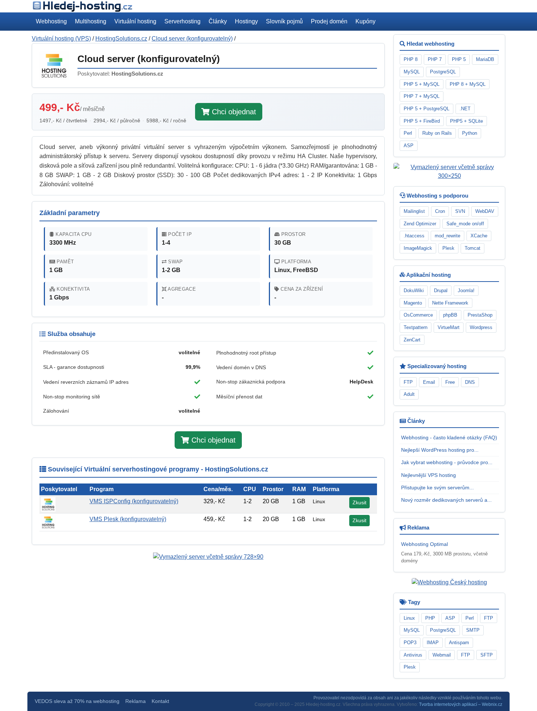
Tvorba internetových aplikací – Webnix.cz (460, 704)
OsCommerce (418, 315)
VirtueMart (449, 327)
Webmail (442, 655)
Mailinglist (414, 211)
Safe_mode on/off (465, 223)
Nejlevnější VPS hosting (428, 475)
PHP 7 (435, 59)
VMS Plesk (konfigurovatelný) (128, 519)
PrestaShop (480, 315)
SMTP (473, 630)
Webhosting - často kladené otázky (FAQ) (449, 437)
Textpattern (415, 327)
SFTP (486, 655)
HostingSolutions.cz (121, 38)
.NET (465, 108)
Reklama (135, 701)
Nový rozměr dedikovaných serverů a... (446, 500)
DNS (470, 382)
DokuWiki (414, 290)
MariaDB (485, 59)
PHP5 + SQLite (466, 121)
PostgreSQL (443, 71)
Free (450, 382)
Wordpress (481, 327)
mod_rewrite (447, 235)
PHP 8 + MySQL (467, 84)
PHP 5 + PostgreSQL (426, 108)
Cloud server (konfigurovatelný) (192, 38)
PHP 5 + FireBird (422, 121)
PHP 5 (459, 59)
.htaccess (414, 235)
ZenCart (412, 340)
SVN (460, 211)
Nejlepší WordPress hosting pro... (440, 450)
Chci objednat (233, 112)
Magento (413, 303)
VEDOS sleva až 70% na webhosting (77, 701)
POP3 (410, 642)
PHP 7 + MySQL (421, 96)
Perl (408, 133)
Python (469, 133)
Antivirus (413, 655)
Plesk (448, 248)
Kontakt (160, 701)
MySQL (412, 71)
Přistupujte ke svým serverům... (437, 487)
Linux (409, 618)
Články (218, 21)
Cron (440, 211)
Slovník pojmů (284, 21)
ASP (409, 145)
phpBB (450, 315)
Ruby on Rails (437, 133)
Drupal (441, 290)
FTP (408, 382)
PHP (430, 618)
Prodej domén (329, 21)
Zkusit (359, 502)
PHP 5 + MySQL (421, 84)
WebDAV (484, 211)
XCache (479, 235)
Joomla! (466, 290)
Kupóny (365, 21)
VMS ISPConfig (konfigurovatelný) (134, 501)
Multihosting (90, 21)
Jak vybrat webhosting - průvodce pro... (446, 462)
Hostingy (246, 21)
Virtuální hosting (135, 21)
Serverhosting (182, 21)
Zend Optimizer (420, 223)
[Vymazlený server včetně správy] (208, 556)
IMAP (433, 642)
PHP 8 (411, 59)
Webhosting (51, 21)
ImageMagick (418, 248)
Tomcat (472, 248)
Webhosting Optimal (424, 544)
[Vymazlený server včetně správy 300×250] (449, 171)
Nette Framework (450, 303)
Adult (409, 394)
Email (429, 382)
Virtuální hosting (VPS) (61, 38)
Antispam (459, 642)
